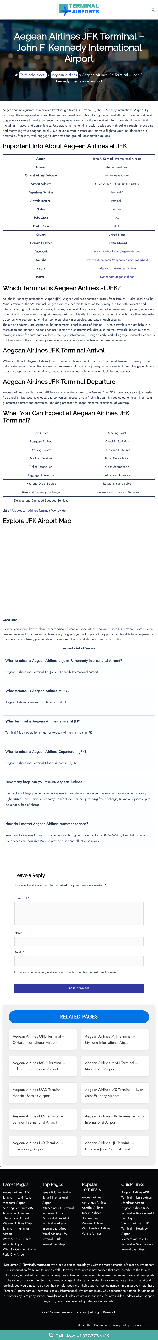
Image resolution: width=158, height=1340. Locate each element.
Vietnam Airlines (92, 1223)
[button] (153, 9)
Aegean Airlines (64, 75)
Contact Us (140, 1325)
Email (19, 952)
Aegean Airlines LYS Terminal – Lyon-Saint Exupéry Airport (114, 1092)
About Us (84, 1325)
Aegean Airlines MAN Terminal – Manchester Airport (111, 1066)
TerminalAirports (33, 75)
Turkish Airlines (91, 1213)
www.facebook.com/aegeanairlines (117, 251)
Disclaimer (101, 1325)
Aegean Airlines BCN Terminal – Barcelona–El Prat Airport (137, 1213)
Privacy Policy (120, 1325)
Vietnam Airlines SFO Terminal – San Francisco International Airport (137, 1244)
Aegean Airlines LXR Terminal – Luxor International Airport (115, 1119)
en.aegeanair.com (117, 175)
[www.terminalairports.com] (78, 9)
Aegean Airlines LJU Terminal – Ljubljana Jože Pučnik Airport (109, 1146)
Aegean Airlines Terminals (33, 510)
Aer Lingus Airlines (94, 1202)
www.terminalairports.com (70, 1312)
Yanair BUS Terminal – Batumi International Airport (56, 1197)
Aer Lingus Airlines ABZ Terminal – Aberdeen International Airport (18, 1213)
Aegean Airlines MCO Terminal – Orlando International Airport (39, 1066)
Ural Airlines (90, 1218)
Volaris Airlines (91, 1233)
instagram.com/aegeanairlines (117, 268)
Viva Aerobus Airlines (96, 1228)
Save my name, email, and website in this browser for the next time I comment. (69, 972)
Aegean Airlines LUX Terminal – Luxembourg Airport (38, 1146)
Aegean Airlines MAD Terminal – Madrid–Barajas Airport (39, 1092)
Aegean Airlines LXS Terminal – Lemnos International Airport (38, 1119)
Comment (21, 898)
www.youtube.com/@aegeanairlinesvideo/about (117, 260)
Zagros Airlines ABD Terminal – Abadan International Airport (55, 1223)
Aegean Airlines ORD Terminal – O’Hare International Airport (39, 1039)
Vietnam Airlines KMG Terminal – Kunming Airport (17, 1228)
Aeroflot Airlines (92, 1208)
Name (19, 933)
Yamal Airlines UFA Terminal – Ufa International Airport (55, 1238)
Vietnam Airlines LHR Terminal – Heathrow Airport (135, 1228)
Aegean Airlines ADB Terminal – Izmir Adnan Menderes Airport (18, 1197)
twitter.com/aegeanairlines (117, 277)
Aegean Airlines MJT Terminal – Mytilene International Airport (110, 1039)
